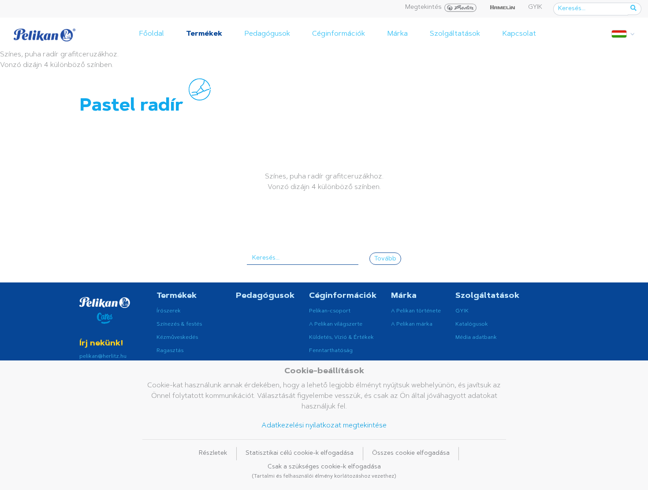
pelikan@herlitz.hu (103, 356)
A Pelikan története (416, 311)
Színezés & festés (179, 324)
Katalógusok (471, 324)
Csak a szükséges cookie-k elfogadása (324, 471)
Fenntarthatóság (331, 350)
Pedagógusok (267, 33)
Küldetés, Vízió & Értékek (341, 337)
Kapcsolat (519, 33)
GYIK (535, 7)
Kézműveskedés (177, 337)
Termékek (204, 33)
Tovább (385, 259)
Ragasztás (169, 350)
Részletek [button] (213, 453)
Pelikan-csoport (329, 311)
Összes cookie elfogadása (411, 453)
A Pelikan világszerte (335, 324)
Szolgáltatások (455, 33)
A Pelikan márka (411, 324)
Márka (397, 33)
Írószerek (168, 311)
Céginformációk (338, 33)
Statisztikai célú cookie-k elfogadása (300, 453)
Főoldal (151, 33)
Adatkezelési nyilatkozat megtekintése (324, 425)
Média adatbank (476, 337)
